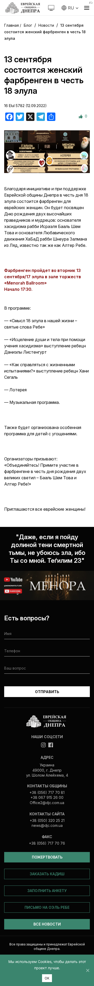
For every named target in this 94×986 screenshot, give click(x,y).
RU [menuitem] (71, 7)
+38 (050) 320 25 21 (47, 820)
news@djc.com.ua (47, 825)
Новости (46, 25)
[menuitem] (70, 8)
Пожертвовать (47, 857)
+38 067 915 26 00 (47, 797)
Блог (28, 25)
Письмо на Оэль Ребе (47, 907)
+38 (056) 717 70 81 (47, 792)
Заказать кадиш (47, 874)
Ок (47, 978)
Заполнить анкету (47, 890)
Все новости (47, 924)
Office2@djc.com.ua (47, 802)
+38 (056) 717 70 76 (47, 843)
